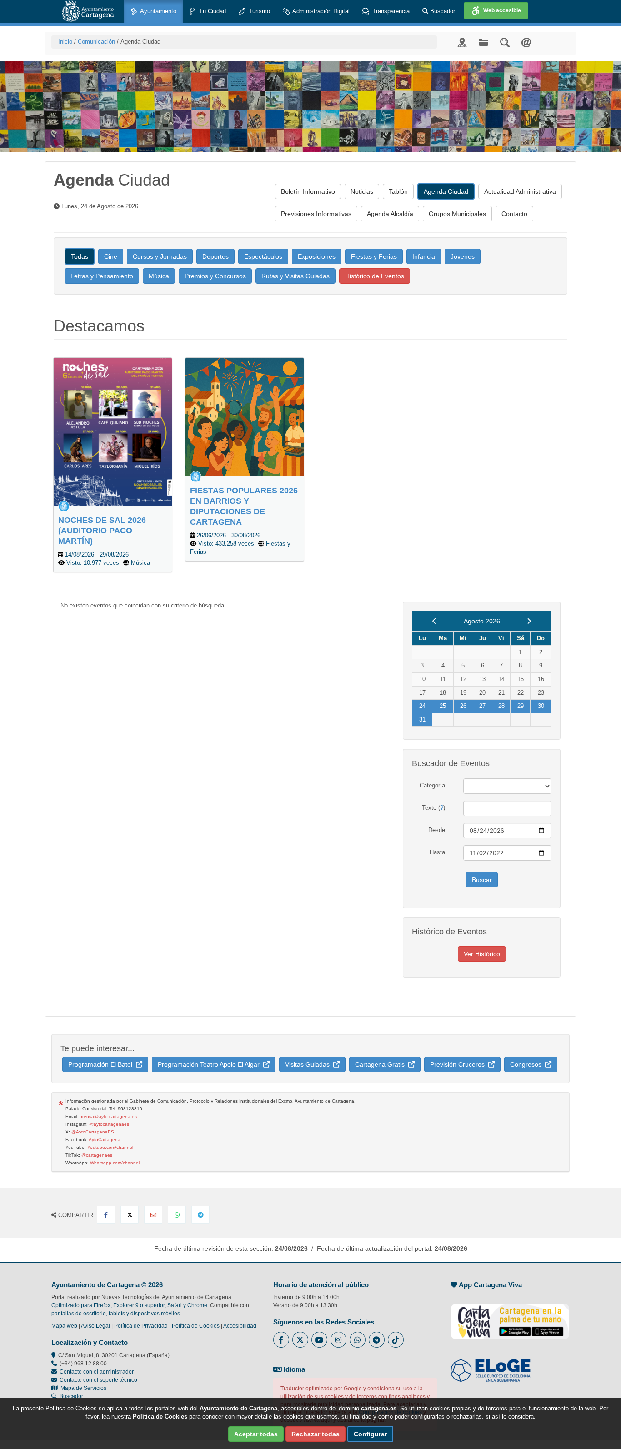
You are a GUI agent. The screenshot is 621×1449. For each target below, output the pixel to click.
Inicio (65, 41)
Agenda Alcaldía (390, 213)
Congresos (527, 1064)
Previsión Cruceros (459, 1064)
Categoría (432, 785)
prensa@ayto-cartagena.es (108, 1116)
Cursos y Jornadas (160, 256)
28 (501, 705)
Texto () (433, 807)
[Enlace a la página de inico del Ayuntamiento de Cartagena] (87, 11)
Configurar (370, 1434)
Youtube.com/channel (110, 1147)
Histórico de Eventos (374, 276)
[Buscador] (505, 42)
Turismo (258, 11)
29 (520, 705)
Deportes (215, 256)
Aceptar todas (256, 1434)
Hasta (437, 852)
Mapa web (64, 1326)
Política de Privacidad (141, 1326)
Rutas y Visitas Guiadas (295, 276)
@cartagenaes (96, 1155)
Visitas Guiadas (309, 1064)
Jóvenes (463, 256)
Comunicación (96, 41)
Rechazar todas (315, 1434)
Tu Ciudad (211, 11)
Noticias (362, 191)
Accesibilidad (239, 1326)
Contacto (514, 213)
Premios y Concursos (215, 276)
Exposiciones (317, 256)
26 (463, 705)
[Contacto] (526, 42)
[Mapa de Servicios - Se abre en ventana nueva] (462, 42)
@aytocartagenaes (109, 1124)
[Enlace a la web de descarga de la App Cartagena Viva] (510, 1317)
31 (422, 719)
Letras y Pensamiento (101, 276)
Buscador (441, 11)
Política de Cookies (196, 1326)
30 (541, 705)
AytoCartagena (104, 1139)
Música (159, 276)
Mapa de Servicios (82, 1388)
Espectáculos (263, 256)
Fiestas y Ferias (374, 256)
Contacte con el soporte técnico (98, 1380)
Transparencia (390, 11)
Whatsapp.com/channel (115, 1162)
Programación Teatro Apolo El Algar (210, 1064)
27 (482, 705)
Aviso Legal (95, 1326)
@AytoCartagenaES (92, 1131)
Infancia (423, 256)
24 (422, 705)
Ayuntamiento (157, 11)
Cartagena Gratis (381, 1064)
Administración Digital (320, 11)
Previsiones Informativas (316, 213)
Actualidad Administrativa (520, 191)
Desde (436, 830)
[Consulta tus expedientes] (483, 42)
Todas (79, 256)
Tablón (398, 191)
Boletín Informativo (308, 191)
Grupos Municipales (457, 213)
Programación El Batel (102, 1064)
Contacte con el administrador (97, 1372)
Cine (110, 256)
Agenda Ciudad (446, 191)
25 (443, 705)
